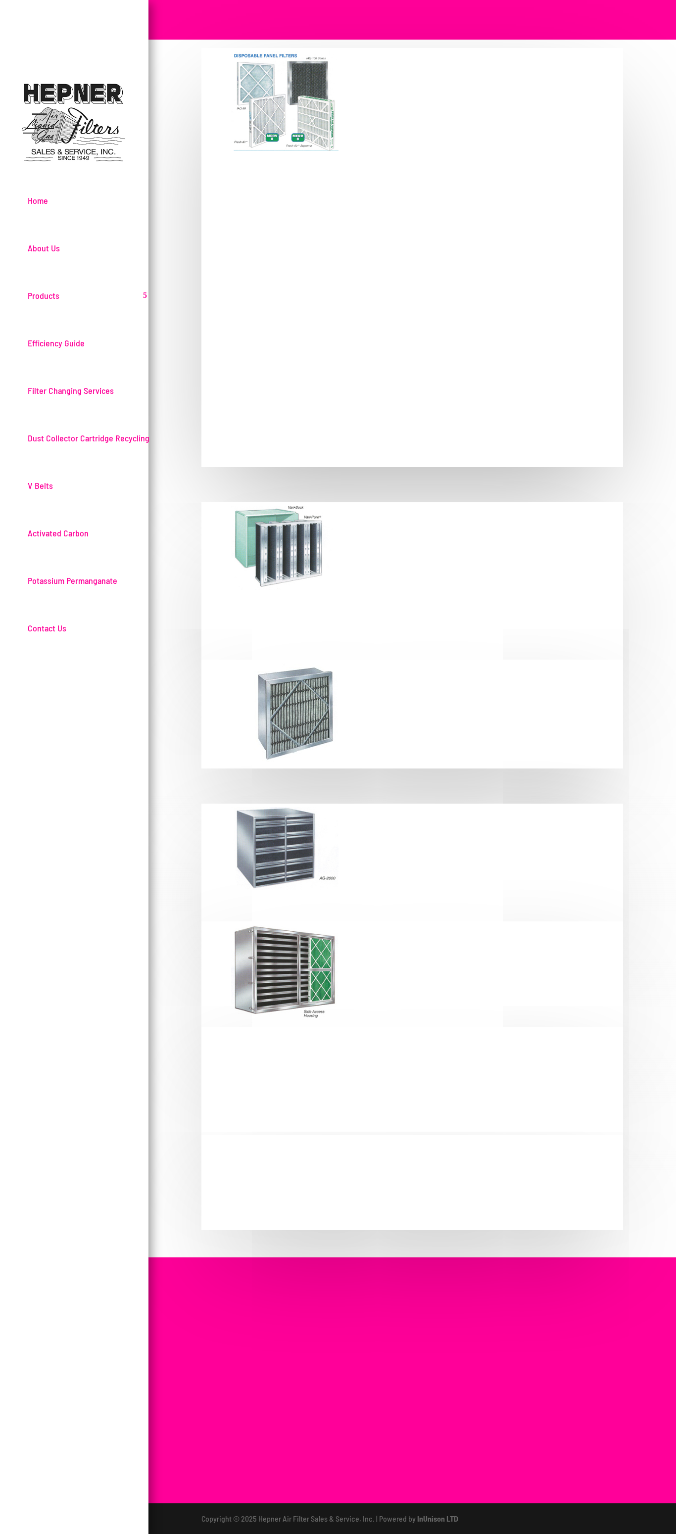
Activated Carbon (58, 532)
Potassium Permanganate (72, 580)
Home (38, 200)
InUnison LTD (437, 1518)
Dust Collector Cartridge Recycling (88, 437)
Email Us (576, 1320)
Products (43, 295)
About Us (44, 247)
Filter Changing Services (71, 390)
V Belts (40, 485)
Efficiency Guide (56, 342)
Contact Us (47, 628)
